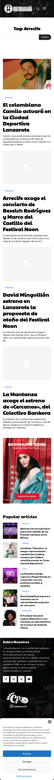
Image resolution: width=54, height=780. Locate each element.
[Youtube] (29, 679)
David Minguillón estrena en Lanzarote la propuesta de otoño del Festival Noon (26, 310)
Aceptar (27, 753)
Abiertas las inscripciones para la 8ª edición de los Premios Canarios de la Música (35, 533)
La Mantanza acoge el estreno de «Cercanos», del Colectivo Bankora (27, 403)
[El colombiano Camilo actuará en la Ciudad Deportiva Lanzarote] (27, 74)
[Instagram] (14, 679)
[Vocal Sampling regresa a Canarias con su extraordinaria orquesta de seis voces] (10, 598)
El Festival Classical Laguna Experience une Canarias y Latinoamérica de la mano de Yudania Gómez (35, 621)
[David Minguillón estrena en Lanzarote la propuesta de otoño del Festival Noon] (27, 264)
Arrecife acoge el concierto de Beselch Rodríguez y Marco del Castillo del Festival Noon (27, 213)
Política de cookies (24, 776)
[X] (21, 679)
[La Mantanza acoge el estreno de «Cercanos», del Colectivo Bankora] (27, 363)
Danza (8, 387)
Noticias (9, 191)
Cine (24, 569)
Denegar (27, 761)
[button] (49, 721)
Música (8, 97)
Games (25, 543)
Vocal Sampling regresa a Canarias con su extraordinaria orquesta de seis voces (35, 601)
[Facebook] (6, 679)
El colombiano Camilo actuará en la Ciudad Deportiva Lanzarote (27, 117)
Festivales (27, 611)
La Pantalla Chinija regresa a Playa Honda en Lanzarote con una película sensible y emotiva (35, 579)
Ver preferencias (27, 769)
